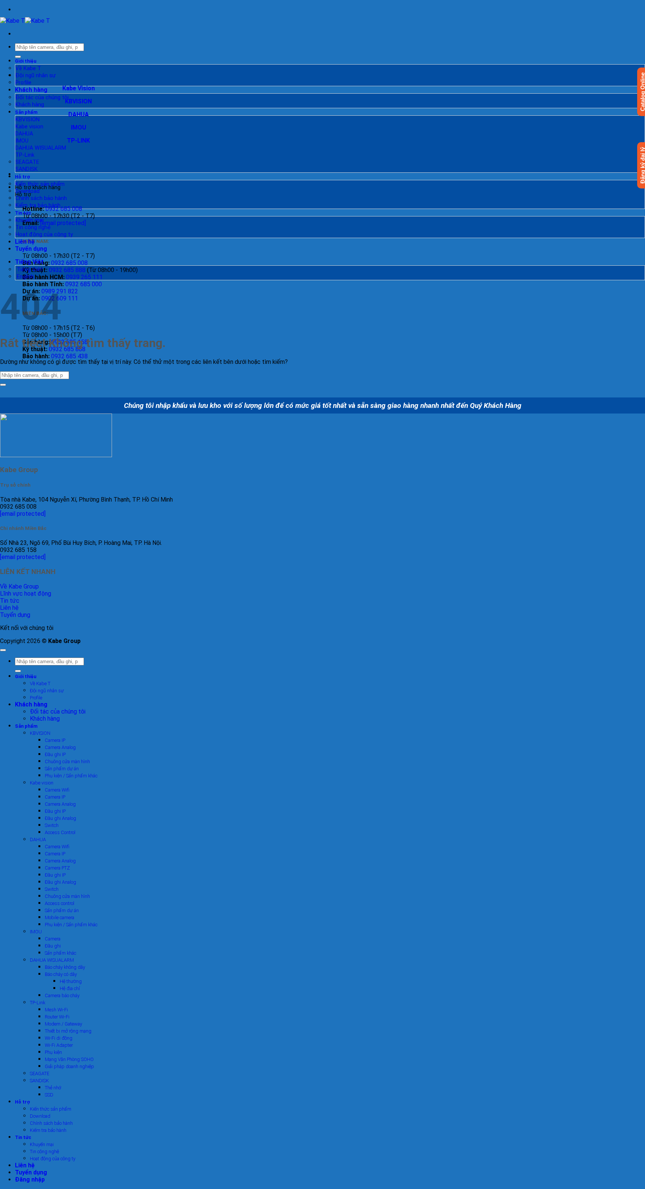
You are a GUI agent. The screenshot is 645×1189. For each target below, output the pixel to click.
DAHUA (24, 133)
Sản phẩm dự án (62, 768)
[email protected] (23, 513)
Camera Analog (60, 747)
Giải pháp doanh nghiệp (69, 1066)
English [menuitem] (24, 276)
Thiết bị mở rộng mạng (68, 1031)
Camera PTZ (57, 868)
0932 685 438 (69, 356)
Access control (59, 903)
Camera (52, 939)
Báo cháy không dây (65, 967)
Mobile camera (59, 917)
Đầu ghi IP (55, 754)
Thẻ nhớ (53, 1087)
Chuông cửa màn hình (67, 761)
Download (27, 191)
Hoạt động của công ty (44, 234)
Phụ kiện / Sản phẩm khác (71, 775)
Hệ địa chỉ (70, 988)
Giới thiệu (25, 61)
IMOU (21, 140)
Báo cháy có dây (61, 974)
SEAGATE (27, 162)
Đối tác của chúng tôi (42, 97)
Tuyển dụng (31, 248)
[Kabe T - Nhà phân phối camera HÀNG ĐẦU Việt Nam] (25, 20)
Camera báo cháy (62, 995)
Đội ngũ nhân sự (35, 75)
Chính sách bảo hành (41, 198)
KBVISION (27, 119)
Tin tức (23, 213)
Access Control (60, 832)
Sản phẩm (26, 112)
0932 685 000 (83, 284)
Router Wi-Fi (57, 1017)
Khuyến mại (29, 220)
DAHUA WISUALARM (40, 147)
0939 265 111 (84, 277)
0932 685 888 (67, 270)
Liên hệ (25, 241)
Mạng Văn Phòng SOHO (69, 1059)
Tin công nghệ (33, 227)
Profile (23, 82)
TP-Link (24, 155)
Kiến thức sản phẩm (40, 184)
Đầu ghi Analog (60, 818)
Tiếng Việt (30, 261)
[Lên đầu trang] (3, 650)
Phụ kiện (53, 1052)
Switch (52, 825)
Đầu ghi (53, 946)
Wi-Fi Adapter (59, 1045)
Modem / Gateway (63, 1024)
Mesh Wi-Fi (56, 1009)
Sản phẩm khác (60, 953)
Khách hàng (31, 89)
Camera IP (55, 740)
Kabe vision (29, 126)
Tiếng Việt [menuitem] (29, 269)
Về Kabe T (28, 68)
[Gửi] (18, 57)
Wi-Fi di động (58, 1038)
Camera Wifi (57, 790)
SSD (49, 1095)
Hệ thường (71, 981)
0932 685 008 (64, 208)
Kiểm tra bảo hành (37, 205)
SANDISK (26, 169)
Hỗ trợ (22, 177)
